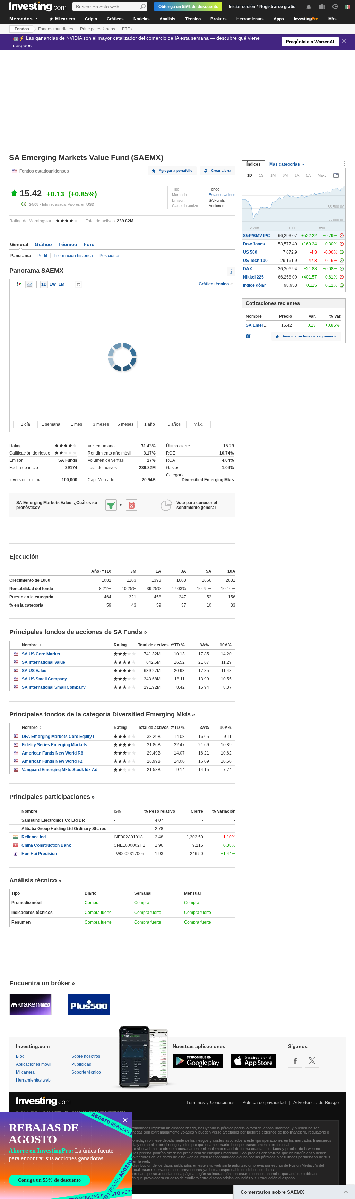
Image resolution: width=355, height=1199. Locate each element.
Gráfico (43, 244)
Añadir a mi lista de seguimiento (310, 336)
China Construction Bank (46, 845)
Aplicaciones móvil (33, 1064)
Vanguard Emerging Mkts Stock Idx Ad (59, 769)
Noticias (141, 19)
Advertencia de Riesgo (316, 1102)
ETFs (127, 29)
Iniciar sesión (242, 6)
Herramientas (250, 19)
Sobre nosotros (85, 1056)
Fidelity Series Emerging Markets (54, 744)
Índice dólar (254, 285)
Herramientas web (33, 1080)
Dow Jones (254, 243)
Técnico (193, 19)
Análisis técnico (33, 880)
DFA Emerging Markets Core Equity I (58, 736)
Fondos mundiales (55, 29)
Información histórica (73, 255)
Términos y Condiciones (210, 1102)
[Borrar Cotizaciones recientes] (248, 334)
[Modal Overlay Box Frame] (66, 1155)
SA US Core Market (41, 654)
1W (53, 284)
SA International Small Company (54, 687)
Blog (20, 1056)
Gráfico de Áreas (29, 284)
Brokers (218, 19)
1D (44, 284)
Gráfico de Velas (19, 284)
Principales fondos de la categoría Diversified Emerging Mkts (100, 714)
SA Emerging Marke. (266, 325)
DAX (247, 268)
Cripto (91, 19)
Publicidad (81, 1064)
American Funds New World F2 (52, 761)
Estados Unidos (222, 195)
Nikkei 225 (253, 277)
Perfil (42, 255)
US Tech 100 (255, 260)
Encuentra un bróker (39, 983)
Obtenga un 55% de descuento (188, 6)
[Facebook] (295, 1061)
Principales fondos (97, 29)
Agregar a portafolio (175, 171)
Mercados (21, 18)
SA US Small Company (44, 679)
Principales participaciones (49, 796)
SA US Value (34, 670)
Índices (253, 164)
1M (61, 284)
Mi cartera (64, 19)
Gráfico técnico (214, 284)
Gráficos (115, 19)
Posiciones (109, 255)
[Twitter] (312, 1061)
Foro (89, 244)
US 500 (250, 252)
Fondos (22, 29)
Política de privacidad (264, 1102)
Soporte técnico (86, 1072)
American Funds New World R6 (52, 753)
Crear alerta (221, 171)
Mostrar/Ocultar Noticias (78, 284)
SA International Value (43, 662)
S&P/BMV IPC (256, 235)
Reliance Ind (33, 837)
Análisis (167, 19)
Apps (279, 19)
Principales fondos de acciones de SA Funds (75, 631)
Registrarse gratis (277, 6)
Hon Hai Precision (39, 853)
